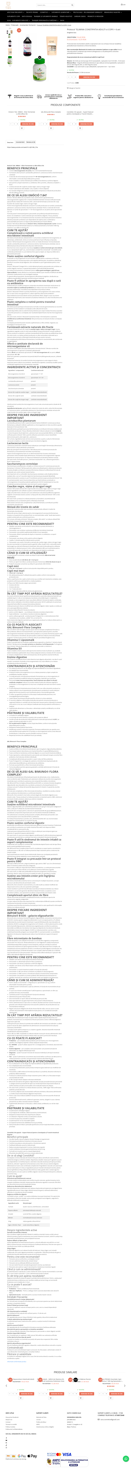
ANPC (38, 1424)
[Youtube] (6, 1440)
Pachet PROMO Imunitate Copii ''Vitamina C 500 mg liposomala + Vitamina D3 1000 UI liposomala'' (110, 1380)
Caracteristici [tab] (20, 142)
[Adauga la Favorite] (21, 128)
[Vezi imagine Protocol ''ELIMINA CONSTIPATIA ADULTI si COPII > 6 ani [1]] (10, 43)
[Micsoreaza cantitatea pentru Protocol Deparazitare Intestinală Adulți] (9, 1393)
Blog (62, 20)
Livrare (38, 1419)
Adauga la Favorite (74, 88)
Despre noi (9, 1419)
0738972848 (119, 1415)
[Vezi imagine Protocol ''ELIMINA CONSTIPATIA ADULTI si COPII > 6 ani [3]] (10, 60)
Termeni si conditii (11, 1424)
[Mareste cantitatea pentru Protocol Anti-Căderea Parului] (76, 1393)
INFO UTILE (10, 1413)
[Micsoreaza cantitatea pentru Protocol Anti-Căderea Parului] (69, 1393)
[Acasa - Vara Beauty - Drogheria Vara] (16, 5)
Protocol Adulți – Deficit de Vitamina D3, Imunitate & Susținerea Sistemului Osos (50, 1380)
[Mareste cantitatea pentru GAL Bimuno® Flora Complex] (46, 124)
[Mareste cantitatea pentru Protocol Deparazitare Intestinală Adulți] (16, 1393)
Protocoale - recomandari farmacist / (24, 25)
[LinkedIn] (6, 1443)
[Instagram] (6, 1448)
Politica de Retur (41, 1422)
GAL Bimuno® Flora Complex (51, 112)
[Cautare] (72, 5)
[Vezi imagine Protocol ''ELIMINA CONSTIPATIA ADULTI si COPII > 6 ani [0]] (10, 34)
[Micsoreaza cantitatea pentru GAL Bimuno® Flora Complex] (40, 124)
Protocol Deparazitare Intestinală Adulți (20, 1379)
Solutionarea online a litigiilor (45, 1427)
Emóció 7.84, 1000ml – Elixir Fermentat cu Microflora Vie (22, 113)
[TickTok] (6, 1445)
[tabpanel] (39, 57)
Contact (8, 1422)
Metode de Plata (41, 1417)
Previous (10, 29)
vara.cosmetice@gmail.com (110, 1419)
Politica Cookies (10, 1427)
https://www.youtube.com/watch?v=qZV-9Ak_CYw (22, 147)
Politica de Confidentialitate (14, 1429)
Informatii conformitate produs (16, 1362)
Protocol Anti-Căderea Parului (81, 1379)
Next (10, 66)
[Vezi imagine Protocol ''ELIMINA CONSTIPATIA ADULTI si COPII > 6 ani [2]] (10, 51)
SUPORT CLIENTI (42, 1413)
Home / (8, 25)
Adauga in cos (89, 77)
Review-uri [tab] (31, 142)
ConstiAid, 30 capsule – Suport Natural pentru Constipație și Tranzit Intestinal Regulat (80, 113)
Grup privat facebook (12, 1417)
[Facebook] (6, 1438)
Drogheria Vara (71, 32)
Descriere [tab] (10, 142)
